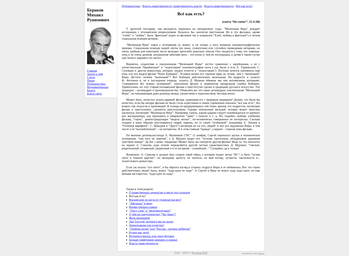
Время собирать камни (143, 207)
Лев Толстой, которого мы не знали (151, 221)
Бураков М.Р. (200, 252)
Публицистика (96, 83)
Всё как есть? (244, 6)
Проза (91, 80)
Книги (91, 90)
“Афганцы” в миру (141, 203)
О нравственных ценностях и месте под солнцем (159, 192)
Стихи (91, 77)
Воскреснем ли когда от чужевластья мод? (155, 199)
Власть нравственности (219, 6)
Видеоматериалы (97, 87)
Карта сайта (94, 93)
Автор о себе (95, 74)
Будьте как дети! (139, 232)
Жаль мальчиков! (139, 217)
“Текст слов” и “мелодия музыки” (150, 210)
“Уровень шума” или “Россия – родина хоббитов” (160, 228)
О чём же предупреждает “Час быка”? (152, 214)
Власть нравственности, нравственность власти (172, 6)
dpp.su (261, 253)
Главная (92, 70)
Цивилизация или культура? (146, 225)
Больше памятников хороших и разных (153, 239)
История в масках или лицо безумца (151, 236)
